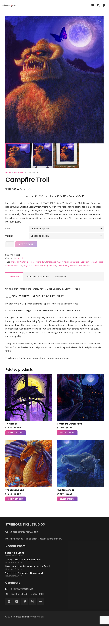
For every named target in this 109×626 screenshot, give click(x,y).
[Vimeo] (24, 601)
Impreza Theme (21, 616)
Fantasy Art (19, 172)
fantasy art (51, 262)
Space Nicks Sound (14, 552)
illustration (84, 262)
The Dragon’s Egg (14, 489)
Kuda (100, 262)
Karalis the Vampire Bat (69, 423)
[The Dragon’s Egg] (28, 463)
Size (7, 228)
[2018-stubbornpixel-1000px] (9, 5)
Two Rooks (11, 423)
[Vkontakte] (40, 601)
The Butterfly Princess (67, 265)
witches (86, 265)
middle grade (46, 265)
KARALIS (93, 262)
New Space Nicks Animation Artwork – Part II (27, 566)
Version (9, 235)
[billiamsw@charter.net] (8, 589)
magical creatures (31, 265)
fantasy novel (63, 262)
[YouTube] (16, 601)
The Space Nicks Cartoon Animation (23, 559)
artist (13, 262)
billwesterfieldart (38, 262)
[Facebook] (9, 601)
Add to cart (26, 244)
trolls (80, 265)
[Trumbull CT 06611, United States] (8, 594)
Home (8, 172)
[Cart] (104, 5)
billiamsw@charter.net (22, 588)
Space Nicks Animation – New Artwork (24, 573)
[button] (93, 5)
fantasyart (74, 262)
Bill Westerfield (23, 262)
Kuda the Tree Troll (13, 265)
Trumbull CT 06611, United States (27, 593)
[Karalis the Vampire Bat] (80, 397)
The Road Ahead (65, 489)
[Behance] (32, 601)
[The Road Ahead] (80, 463)
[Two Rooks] (28, 397)
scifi (54, 265)
